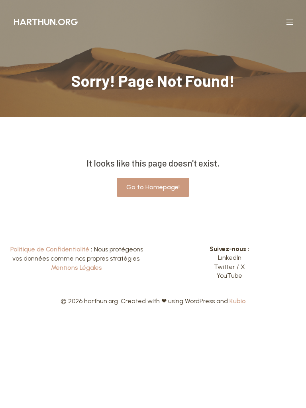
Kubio (238, 301)
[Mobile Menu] (289, 22)
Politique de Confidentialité (49, 249)
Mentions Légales (76, 267)
